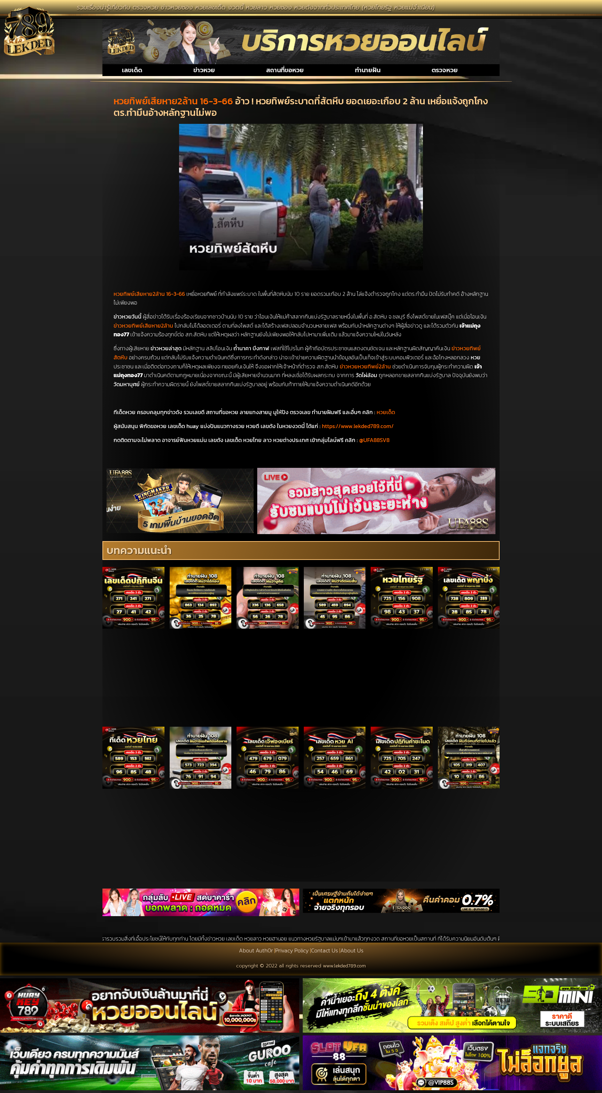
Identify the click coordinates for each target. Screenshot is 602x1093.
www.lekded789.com (344, 966)
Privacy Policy (292, 950)
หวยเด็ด (386, 412)
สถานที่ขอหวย (285, 70)
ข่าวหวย (204, 70)
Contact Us (324, 950)
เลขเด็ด (132, 70)
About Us (351, 950)
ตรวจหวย (445, 70)
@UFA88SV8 (374, 440)
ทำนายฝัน (367, 70)
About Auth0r (256, 950)
